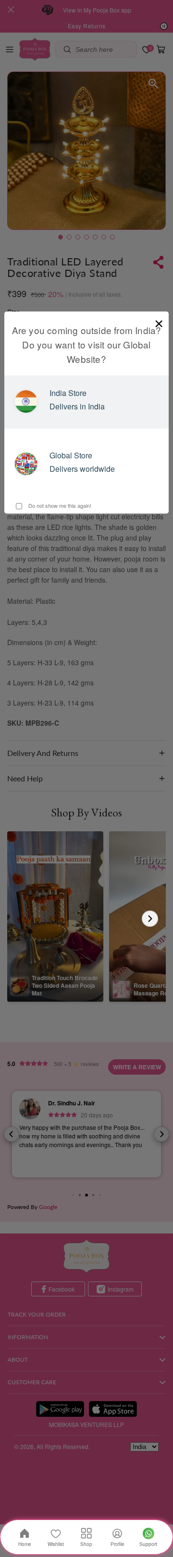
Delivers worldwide (82, 468)
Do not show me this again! (59, 505)
